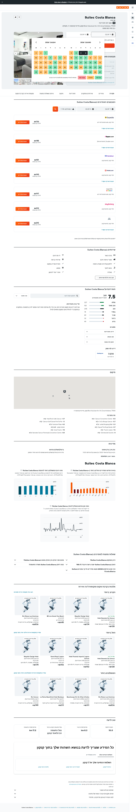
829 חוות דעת (103, 23)
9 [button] (85, 58)
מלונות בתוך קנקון (43, 767)
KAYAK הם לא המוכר (106, 790)
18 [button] (76, 63)
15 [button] (90, 63)
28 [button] (95, 72)
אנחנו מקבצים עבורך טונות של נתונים (101, 794)
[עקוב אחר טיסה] (132, 32)
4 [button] (76, 53)
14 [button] (95, 63)
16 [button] (85, 63)
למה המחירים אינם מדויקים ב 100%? (101, 797)
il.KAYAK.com (111, 807)
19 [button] (71, 63)
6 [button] (55, 58)
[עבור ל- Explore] (132, 28)
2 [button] (85, 53)
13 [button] (100, 63)
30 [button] (86, 72)
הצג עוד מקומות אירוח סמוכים (23, 592)
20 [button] (100, 67)
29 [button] (90, 72)
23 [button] (86, 67)
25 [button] (76, 67)
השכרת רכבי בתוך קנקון (73, 767)
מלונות (104, 807)
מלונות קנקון (38, 807)
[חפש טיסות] (132, 14)
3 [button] (80, 53)
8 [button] (90, 58)
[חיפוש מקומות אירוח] (132, 18)
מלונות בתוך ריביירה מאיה (50, 807)
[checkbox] (105, 355)
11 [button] (76, 58)
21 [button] (95, 67)
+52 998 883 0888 (108, 28)
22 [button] (90, 67)
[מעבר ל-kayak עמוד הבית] (122, 7)
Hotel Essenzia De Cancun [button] (106, 618)
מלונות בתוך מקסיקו (82, 807)
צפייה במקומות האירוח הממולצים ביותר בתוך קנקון (30, 673)
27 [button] (100, 72)
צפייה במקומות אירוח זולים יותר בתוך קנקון (27, 632)
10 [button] (81, 58)
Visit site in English (60, 2)
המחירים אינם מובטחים (75, 784)
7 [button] (95, 58)
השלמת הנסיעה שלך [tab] (105, 755)
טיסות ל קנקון (107, 767)
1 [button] (90, 53)
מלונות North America (94, 807)
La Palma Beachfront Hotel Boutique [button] (52, 697)
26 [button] (71, 67)
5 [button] (71, 53)
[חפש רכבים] (132, 22)
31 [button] (36, 72)
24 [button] (81, 67)
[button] (2, 2)
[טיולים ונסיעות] (132, 37)
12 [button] (71, 58)
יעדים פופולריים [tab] (91, 755)
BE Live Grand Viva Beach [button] (55, 616)
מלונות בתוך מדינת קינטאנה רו (66, 807)
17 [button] (81, 63)
